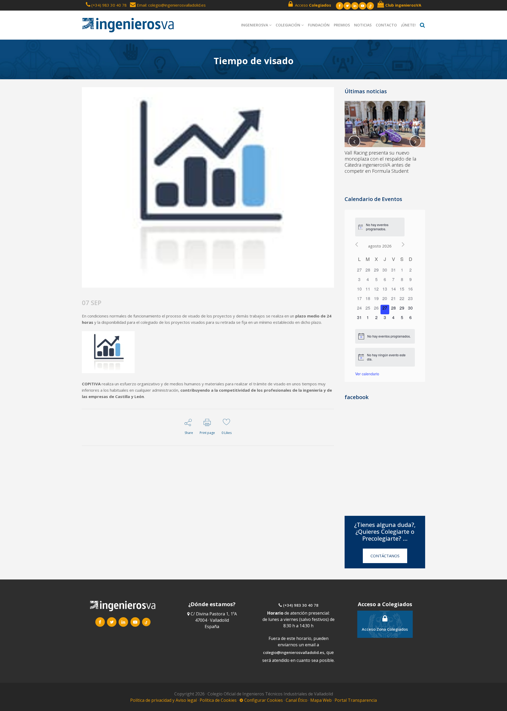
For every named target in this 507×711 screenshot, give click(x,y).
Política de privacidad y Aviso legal (164, 700)
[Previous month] (356, 244)
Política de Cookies (219, 700)
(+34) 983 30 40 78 (109, 5)
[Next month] (403, 244)
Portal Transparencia (356, 700)
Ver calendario (367, 373)
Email (141, 5)
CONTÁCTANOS (385, 555)
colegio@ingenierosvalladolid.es (293, 652)
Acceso (312, 5)
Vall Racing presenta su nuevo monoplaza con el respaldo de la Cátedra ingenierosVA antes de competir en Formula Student (380, 161)
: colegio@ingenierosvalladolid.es (176, 5)
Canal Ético (296, 700)
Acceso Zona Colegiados (385, 629)
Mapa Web (321, 700)
